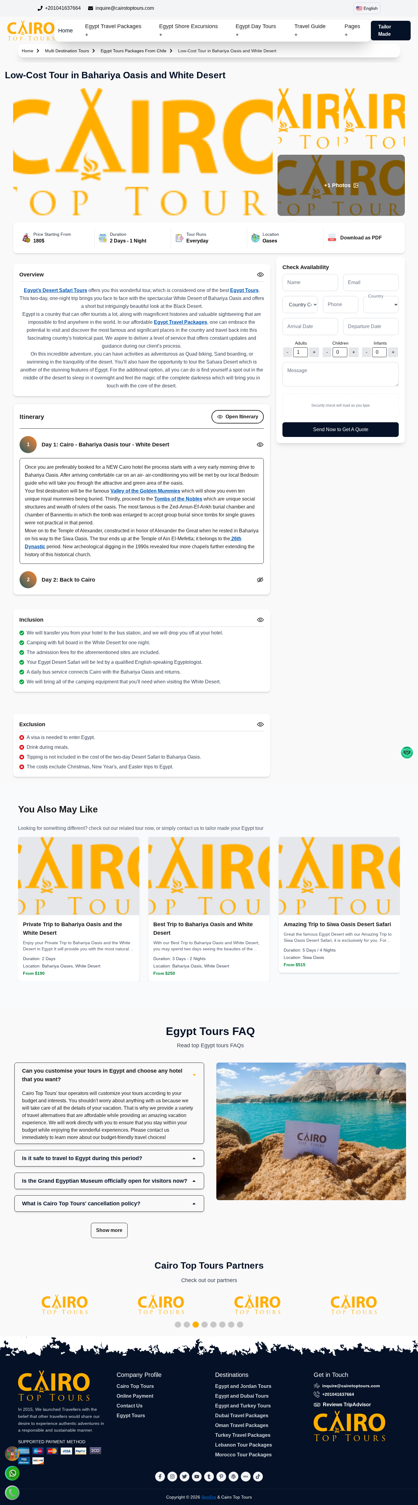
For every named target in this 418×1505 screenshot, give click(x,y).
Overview (31, 275)
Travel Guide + (310, 30)
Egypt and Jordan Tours (243, 1386)
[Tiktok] (258, 1476)
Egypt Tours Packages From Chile (133, 50)
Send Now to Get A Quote (340, 429)
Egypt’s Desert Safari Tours (55, 290)
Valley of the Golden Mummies (145, 491)
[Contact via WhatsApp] (12, 1473)
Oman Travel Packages (241, 1425)
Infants (380, 343)
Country (375, 296)
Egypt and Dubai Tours (242, 1396)
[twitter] (184, 1476)
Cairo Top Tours (135, 1386)
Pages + (352, 30)
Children (340, 343)
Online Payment (135, 1396)
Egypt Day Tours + (256, 30)
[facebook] (160, 1476)
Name (293, 282)
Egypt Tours (244, 290)
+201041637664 (63, 8)
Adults (301, 343)
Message (297, 370)
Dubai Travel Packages (241, 1415)
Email (354, 282)
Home (65, 31)
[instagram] (172, 1476)
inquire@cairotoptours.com (124, 8)
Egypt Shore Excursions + (188, 30)
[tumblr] (209, 1476)
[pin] (221, 1476)
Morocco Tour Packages (243, 1454)
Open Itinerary (242, 416)
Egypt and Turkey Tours (243, 1405)
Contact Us (130, 1405)
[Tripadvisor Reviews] (407, 752)
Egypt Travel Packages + (113, 30)
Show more (109, 1230)
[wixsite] (246, 1476)
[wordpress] (233, 1476)
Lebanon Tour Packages (243, 1445)
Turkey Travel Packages (243, 1435)
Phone (335, 304)
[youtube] (197, 1476)
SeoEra (208, 1497)
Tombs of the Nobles (178, 498)
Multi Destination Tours (67, 50)
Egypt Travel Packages (180, 322)
